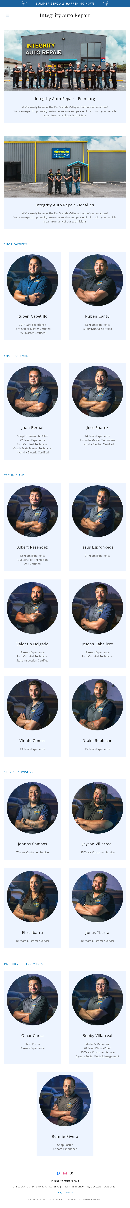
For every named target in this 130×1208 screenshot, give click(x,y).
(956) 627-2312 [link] (65, 1192)
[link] (65, 16)
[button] (13, 15)
